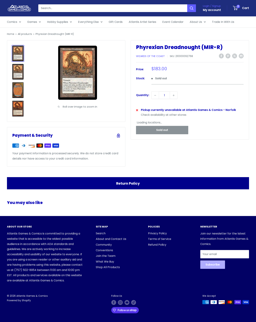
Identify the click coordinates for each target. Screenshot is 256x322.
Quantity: (142, 95)
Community (104, 245)
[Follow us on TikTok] (133, 302)
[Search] (191, 8)
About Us (196, 22)
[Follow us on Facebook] (113, 302)
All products (25, 34)
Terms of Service (159, 239)
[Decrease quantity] (155, 95)
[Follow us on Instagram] (120, 302)
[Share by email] (241, 56)
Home (10, 34)
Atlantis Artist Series (142, 22)
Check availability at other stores (163, 115)
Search (101, 233)
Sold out (162, 130)
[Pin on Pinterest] (228, 56)
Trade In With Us (223, 22)
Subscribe (212, 265)
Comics (12, 22)
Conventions (104, 250)
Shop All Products (108, 267)
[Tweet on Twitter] (234, 56)
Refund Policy (157, 245)
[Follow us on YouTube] (127, 302)
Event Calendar (173, 22)
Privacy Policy (157, 233)
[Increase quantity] (173, 95)
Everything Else (88, 22)
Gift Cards (116, 22)
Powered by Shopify (19, 300)
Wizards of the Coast (150, 56)
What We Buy (105, 262)
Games (32, 22)
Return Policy (128, 183)
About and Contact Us (111, 239)
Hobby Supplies (57, 22)
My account (212, 10)
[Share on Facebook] (221, 56)
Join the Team (105, 256)
